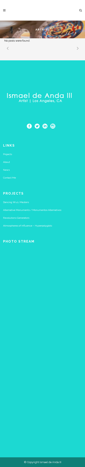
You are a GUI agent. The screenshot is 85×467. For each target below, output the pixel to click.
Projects (7, 154)
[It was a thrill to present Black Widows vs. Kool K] (42, 318)
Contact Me (9, 177)
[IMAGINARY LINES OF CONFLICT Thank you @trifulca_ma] (42, 410)
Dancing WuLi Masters (16, 202)
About (6, 162)
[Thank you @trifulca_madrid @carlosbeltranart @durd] (42, 364)
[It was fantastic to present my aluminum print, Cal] (42, 272)
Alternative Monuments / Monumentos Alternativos (32, 210)
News (6, 169)
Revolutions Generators (16, 217)
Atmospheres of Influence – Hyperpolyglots (27, 225)
